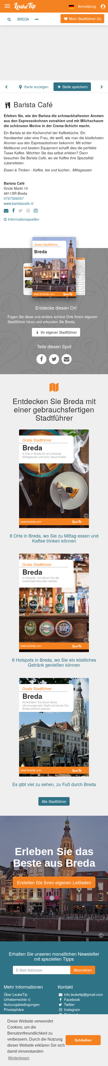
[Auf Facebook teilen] (41, 358)
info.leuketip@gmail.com (83, 994)
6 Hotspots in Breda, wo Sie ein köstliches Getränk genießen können (54, 662)
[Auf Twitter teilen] (54, 358)
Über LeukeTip (15, 994)
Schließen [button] (83, 1040)
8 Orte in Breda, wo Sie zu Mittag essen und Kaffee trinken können (54, 538)
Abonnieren (83, 970)
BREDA (23, 19)
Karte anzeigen (35, 86)
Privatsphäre (14, 1009)
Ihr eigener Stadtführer (58, 332)
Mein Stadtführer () (84, 18)
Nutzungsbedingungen (22, 1004)
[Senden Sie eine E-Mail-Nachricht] (67, 358)
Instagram (72, 1009)
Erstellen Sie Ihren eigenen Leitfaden (54, 882)
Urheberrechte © (17, 999)
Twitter (69, 1004)
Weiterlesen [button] (18, 1058)
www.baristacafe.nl (18, 203)
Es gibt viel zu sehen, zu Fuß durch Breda (54, 784)
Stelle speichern (74, 86)
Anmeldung (87, 6)
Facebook (72, 999)
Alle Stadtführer (54, 801)
